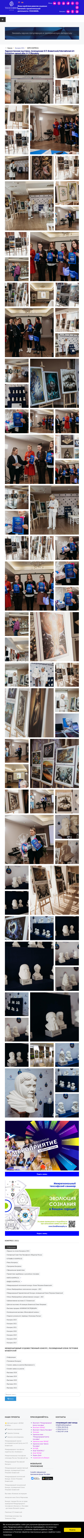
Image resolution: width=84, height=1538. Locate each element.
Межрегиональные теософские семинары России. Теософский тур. (16, 1457)
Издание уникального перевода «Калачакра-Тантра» (24, 1316)
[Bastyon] (77, 3)
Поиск (11, 1399)
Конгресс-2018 (12, 1339)
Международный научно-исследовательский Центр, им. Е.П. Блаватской (16, 1443)
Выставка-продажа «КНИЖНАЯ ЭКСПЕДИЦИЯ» (22, 1308)
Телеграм (36, 1432)
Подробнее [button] (7, 1535)
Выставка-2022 (12, 1388)
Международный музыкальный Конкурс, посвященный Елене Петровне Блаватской (15, 1487)
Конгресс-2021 (12, 1327)
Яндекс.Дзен (37, 1455)
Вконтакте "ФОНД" (39, 1427)
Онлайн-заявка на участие (15, 1369)
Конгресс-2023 (12, 1320)
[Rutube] (77, 7)
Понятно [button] (72, 1530)
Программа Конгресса (14, 1266)
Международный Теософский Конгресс (14, 1463)
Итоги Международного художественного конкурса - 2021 (25, 1297)
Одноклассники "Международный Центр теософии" (41, 1437)
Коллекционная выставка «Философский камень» (23, 1312)
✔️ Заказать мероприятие (13, 1429)
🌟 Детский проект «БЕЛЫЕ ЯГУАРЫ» (14, 1424)
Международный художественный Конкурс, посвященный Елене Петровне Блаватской (16, 1470)
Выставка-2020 (12, 1380)
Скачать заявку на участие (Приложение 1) (21, 1365)
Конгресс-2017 (12, 1343)
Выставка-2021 (12, 1384)
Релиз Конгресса (12, 1262)
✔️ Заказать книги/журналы (14, 1437)
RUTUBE (35, 1448)
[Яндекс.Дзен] (72, 3)
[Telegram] (68, 3)
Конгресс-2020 (12, 1331)
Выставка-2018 (12, 1372)
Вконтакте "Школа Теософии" (42, 1430)
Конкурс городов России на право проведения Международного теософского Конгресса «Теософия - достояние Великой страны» (16, 1504)
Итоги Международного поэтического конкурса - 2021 (24, 1289)
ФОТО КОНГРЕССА (13, 1278)
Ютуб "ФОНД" (37, 1453)
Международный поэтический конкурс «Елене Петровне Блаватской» (29, 1285)
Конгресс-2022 (12, 1323)
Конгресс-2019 (12, 1335)
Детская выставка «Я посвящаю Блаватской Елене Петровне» (26, 1304)
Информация (11, 1247)
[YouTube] (63, 3)
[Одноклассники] (59, 3)
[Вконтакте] (54, 3)
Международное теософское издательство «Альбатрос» (14, 1450)
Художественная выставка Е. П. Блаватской (21, 1301)
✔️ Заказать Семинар (12, 1433)
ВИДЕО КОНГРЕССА (13, 1281)
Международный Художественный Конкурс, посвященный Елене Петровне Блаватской (35, 1293)
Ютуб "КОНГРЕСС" (39, 1451)
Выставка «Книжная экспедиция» (16, 1494)
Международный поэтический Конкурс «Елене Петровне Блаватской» (15, 1479)
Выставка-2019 (12, 1376)
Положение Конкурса (14, 1361)
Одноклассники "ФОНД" (41, 1441)
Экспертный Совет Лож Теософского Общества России (24, 1255)
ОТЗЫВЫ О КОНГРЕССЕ (14, 1259)
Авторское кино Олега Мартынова (16, 1497)
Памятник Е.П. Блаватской (13, 1512)
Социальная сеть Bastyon (41, 1458)
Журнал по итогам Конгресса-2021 (18, 1251)
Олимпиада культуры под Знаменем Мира (13, 1517)
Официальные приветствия (16, 1270)
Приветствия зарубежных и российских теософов (23, 1274)
